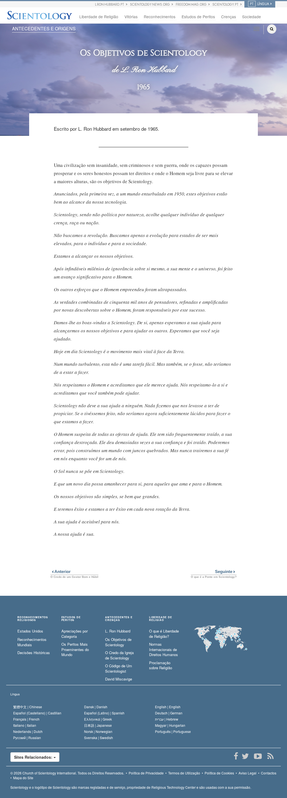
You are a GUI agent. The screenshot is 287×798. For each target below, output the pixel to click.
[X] (245, 756)
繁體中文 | (27, 706)
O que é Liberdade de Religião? (164, 634)
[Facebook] (236, 756)
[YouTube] (258, 756)
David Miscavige (118, 679)
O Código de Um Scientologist (118, 668)
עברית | (166, 719)
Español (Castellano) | (37, 712)
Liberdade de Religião (98, 16)
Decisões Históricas (33, 652)
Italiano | (24, 725)
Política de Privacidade (146, 773)
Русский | (27, 737)
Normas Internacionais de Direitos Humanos (163, 649)
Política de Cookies (219, 773)
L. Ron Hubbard (117, 631)
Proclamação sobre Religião (160, 665)
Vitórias (131, 16)
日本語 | (98, 725)
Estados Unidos (30, 631)
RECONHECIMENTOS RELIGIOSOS (32, 619)
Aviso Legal (247, 773)
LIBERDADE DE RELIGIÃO (160, 619)
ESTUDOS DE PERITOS (71, 619)
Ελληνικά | (98, 719)
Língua (15, 694)
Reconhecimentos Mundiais (32, 642)
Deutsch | (168, 712)
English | (167, 706)
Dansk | (95, 706)
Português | (173, 731)
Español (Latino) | (104, 712)
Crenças (228, 16)
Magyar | (170, 725)
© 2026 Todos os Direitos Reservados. (67, 773)
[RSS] (270, 756)
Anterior (60, 571)
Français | (26, 719)
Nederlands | (28, 731)
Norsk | (98, 731)
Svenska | (98, 737)
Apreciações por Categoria (74, 634)
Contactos (268, 773)
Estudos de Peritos (198, 16)
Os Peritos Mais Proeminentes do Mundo (75, 649)
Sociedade (251, 16)
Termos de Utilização (184, 773)
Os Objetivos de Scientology (118, 642)
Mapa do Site (23, 777)
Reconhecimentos (159, 16)
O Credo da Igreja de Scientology (119, 655)
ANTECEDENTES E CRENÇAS (118, 619)
